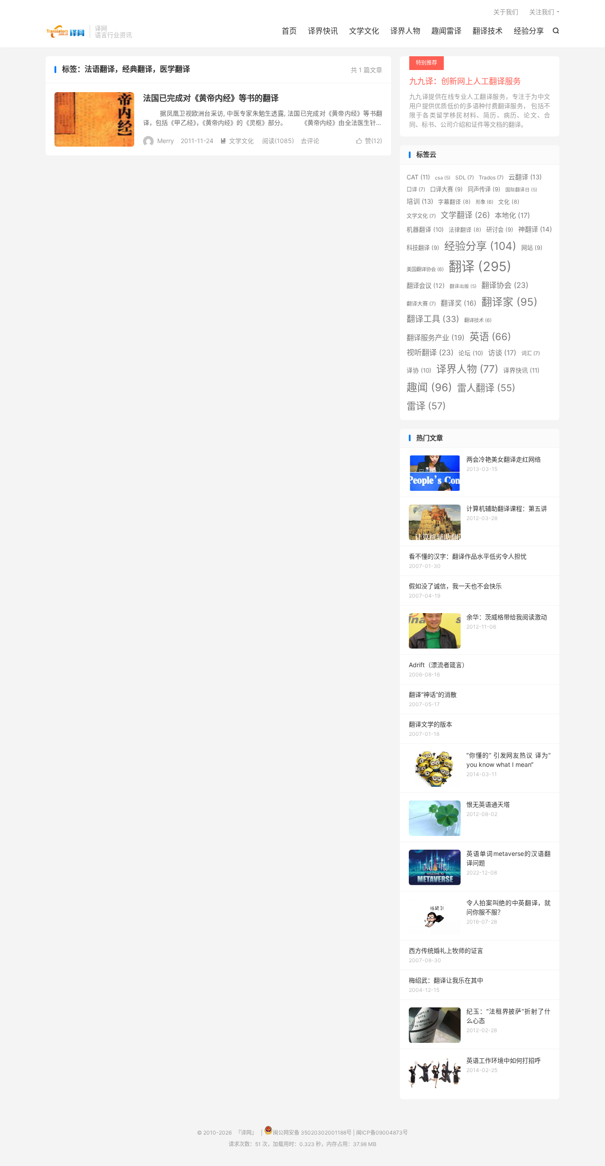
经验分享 (529, 31)
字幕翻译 (454, 201)
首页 (289, 31)
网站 (532, 247)
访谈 (502, 353)
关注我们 (541, 12)
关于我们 (505, 12)
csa (442, 178)
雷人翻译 (486, 387)
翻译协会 (504, 285)
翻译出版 (463, 286)
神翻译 (535, 229)
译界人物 (405, 31)
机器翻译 (425, 229)
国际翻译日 (521, 190)
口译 (416, 189)
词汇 (530, 353)
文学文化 (364, 31)
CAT (418, 177)
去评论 (310, 140)
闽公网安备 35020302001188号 (312, 1132)
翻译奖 (459, 303)
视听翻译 (430, 352)
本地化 (512, 215)
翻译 (480, 266)
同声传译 (484, 189)
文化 (509, 201)
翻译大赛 (421, 303)
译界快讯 (323, 31)
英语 (490, 336)
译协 (419, 370)
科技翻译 (423, 247)
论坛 (470, 353)
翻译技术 (488, 31)
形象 (484, 202)
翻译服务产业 (436, 337)
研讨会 (499, 229)
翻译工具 (433, 319)
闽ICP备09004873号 (382, 1132)
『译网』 (65, 31)
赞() (369, 140)
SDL (464, 177)
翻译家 (509, 301)
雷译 (426, 406)
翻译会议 (426, 285)
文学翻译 (465, 215)
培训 (420, 202)
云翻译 (525, 177)
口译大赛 (446, 189)
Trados (491, 177)
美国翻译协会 (425, 269)
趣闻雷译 (446, 31)
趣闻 (429, 387)
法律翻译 (465, 229)
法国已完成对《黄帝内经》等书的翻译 (211, 98)
